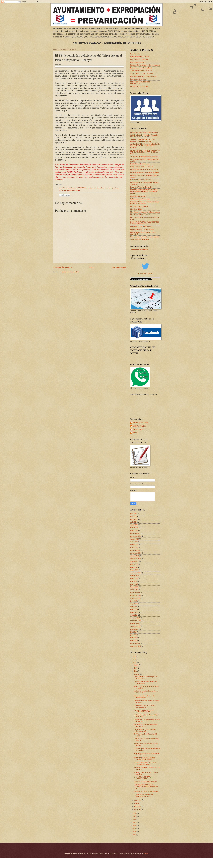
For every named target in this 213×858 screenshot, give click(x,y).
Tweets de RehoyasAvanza (139, 249)
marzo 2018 (134, 638)
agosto (136, 674)
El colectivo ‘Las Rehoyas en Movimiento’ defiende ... (143, 795)
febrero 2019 (134, 612)
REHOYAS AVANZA (139, 426)
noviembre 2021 (135, 573)
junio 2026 (133, 516)
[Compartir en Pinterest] (69, 195)
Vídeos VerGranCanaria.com (139, 239)
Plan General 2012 (136, 209)
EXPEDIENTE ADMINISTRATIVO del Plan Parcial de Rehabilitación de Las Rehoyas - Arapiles (144, 191)
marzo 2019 (134, 609)
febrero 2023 (134, 570)
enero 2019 (133, 615)
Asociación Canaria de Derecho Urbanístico (144, 156)
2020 (134, 816)
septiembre (138, 800)
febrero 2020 (134, 587)
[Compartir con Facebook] (67, 195)
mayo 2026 (133, 519)
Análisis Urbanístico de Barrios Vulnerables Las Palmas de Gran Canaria (144, 136)
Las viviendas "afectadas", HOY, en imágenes (145, 65)
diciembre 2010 (135, 643)
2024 (134, 825)
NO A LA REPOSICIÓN (140, 423)
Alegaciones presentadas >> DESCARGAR (144, 132)
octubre (137, 803)
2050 (134, 834)
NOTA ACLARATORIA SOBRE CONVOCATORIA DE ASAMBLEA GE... (146, 786)
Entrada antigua (119, 267)
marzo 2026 (134, 525)
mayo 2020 (133, 578)
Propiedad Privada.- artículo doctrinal (142, 229)
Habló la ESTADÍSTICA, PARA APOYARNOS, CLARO (144, 711)
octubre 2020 (134, 575)
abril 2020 (133, 581)
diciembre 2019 (135, 592)
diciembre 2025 (135, 533)
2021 (134, 819)
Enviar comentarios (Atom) (70, 272)
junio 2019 (133, 601)
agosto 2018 (134, 629)
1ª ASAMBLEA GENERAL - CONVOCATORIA (143, 778)
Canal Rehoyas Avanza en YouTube (141, 167)
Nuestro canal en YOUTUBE (139, 86)
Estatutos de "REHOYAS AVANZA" (145, 782)
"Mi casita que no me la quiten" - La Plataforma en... (145, 682)
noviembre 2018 (135, 621)
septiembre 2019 (135, 598)
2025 (134, 828)
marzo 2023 (134, 567)
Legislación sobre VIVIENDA (139, 56)
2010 (134, 656)
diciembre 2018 (135, 618)
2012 (134, 659)
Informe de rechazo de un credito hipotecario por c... (144, 696)
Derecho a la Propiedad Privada (140, 180)
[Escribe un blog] (62, 195)
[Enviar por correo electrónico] (60, 195)
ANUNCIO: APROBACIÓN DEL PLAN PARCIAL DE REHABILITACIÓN (142, 140)
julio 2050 (133, 513)
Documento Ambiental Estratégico (141, 187)
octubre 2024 (134, 556)
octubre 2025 (134, 539)
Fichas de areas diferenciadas (140, 199)
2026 (134, 831)
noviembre (137, 806)
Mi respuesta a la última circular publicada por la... (144, 706)
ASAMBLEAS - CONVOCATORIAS (141, 73)
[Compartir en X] (64, 195)
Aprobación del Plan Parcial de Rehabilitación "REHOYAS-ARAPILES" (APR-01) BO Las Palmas (145, 152)
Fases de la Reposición (137, 196)
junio (136, 668)
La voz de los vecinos (137, 62)
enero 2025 (133, 547)
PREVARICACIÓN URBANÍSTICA (141, 226)
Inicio (91, 267)
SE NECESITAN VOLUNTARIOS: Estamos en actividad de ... (145, 758)
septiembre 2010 (135, 646)
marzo (136, 665)
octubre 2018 (134, 623)
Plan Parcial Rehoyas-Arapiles (140, 215)
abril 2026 (133, 522)
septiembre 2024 (135, 559)
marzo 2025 (134, 542)
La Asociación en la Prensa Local (141, 68)
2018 (134, 662)
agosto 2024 (134, 561)
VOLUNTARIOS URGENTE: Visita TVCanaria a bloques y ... (145, 763)
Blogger (146, 853)
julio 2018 (133, 632)
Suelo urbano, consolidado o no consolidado (144, 237)
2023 (134, 822)
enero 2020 (133, 590)
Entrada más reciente (62, 267)
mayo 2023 (133, 564)
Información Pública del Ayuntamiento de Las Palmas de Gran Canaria (144, 202)
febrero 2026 (134, 528)
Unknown (135, 433)
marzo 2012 (134, 640)
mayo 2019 (133, 604)
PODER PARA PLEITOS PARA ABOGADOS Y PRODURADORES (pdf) (144, 223)
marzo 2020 (134, 584)
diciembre (137, 809)
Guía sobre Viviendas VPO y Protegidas (143, 76)
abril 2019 (133, 606)
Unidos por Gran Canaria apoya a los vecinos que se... (146, 677)
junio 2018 (133, 635)
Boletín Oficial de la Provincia (139, 164)
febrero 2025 (134, 544)
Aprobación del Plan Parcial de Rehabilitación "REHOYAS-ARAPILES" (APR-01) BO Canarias (145, 145)
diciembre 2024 (135, 550)
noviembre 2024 (135, 553)
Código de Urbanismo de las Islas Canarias (144, 169)
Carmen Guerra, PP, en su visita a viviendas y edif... (145, 730)
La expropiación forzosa (138, 79)
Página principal (135, 54)
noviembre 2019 (135, 595)
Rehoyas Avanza (138, 429)
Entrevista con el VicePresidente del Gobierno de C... (145, 725)
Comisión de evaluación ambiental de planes (144, 172)
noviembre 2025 (135, 536)
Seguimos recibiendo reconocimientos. (146, 791)
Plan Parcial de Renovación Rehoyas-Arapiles (145, 212)
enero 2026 (133, 530)
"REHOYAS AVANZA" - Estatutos (141, 71)
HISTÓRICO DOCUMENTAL (139, 59)
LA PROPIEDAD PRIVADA (139, 206)
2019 (134, 813)
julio (135, 671)
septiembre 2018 (135, 626)
